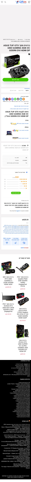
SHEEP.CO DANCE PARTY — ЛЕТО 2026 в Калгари (18, 429)
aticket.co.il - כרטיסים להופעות (23, 373)
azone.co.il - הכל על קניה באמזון (23, 366)
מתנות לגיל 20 (25, 233)
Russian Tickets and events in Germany (21, 389)
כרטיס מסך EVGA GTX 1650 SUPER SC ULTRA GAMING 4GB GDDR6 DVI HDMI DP (23, 345)
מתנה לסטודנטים (7, 232)
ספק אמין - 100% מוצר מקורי (7, 239)
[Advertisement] (15, 20)
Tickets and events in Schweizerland (21, 398)
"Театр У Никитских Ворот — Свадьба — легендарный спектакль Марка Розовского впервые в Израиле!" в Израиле (17, 438)
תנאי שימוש (10, 477)
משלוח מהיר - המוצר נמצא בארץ (15, 239)
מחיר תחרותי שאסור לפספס (24, 239)
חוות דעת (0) (13, 90)
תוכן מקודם (25, 421)
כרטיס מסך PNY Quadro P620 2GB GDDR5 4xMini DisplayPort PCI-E (22, 281)
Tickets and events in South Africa (22, 397)
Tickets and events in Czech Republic (21, 411)
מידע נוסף (20, 90)
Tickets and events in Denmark (23, 401)
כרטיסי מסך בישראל (20, 229)
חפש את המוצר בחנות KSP (22, 123)
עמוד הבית (27, 39)
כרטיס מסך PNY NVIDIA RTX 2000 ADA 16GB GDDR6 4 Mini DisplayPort (8, 307)
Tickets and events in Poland (23, 405)
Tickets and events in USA (24, 387)
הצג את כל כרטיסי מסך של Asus (21, 106)
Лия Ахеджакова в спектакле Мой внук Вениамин (18, 431)
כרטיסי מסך (20, 39)
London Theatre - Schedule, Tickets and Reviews (18, 383)
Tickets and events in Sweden (23, 406)
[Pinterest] (9, 99)
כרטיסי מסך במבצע (12, 229)
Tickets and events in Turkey (23, 412)
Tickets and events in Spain (23, 415)
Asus (27, 222)
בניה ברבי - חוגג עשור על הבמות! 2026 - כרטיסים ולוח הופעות (17, 435)
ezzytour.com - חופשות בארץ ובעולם (22, 372)
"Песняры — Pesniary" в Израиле (22, 440)
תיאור (27, 90)
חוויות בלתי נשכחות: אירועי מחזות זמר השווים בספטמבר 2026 (17, 424)
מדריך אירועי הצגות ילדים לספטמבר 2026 (21, 425)
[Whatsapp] (15, 99)
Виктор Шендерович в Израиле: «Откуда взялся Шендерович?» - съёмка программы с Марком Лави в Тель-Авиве (15, 445)
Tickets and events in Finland (23, 407)
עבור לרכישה (15, 79)
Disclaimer (16, 481)
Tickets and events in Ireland (23, 385)
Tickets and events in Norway (23, 403)
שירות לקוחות (17, 477)
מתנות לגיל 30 (20, 233)
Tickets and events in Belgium (23, 408)
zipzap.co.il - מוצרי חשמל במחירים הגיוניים (20, 368)
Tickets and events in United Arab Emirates (20, 393)
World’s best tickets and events (22, 390)
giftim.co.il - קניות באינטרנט (24, 370)
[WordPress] (18, 99)
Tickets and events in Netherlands (22, 410)
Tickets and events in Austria (23, 399)
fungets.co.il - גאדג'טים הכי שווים (22, 365)
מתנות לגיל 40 (14, 233)
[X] (6, 99)
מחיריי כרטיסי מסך (13, 232)
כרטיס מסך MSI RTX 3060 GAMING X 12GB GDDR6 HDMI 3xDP (8, 280)
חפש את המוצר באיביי (23, 130)
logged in (18, 210)
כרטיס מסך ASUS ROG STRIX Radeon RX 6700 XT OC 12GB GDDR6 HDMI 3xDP (22, 313)
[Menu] (29, 2)
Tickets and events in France (23, 416)
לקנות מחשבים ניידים (21, 232)
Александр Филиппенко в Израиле (21, 465)
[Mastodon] (12, 99)
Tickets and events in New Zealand (22, 395)
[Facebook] (4, 99)
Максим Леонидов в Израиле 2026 (21, 464)
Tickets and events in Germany (23, 394)
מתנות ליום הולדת (8, 233)
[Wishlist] (2, 2)
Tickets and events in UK (24, 382)
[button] (29, 54)
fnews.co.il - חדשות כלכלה (24, 369)
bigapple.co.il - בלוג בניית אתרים (23, 364)
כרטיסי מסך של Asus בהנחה (17, 230)
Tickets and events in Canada (23, 414)
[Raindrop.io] (21, 99)
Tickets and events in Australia (23, 386)
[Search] (5, 2)
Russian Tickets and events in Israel (21, 391)
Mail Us (12, 481)
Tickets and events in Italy (24, 402)
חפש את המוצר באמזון (23, 138)
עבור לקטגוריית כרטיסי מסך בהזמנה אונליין (19, 108)
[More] (23, 99)
